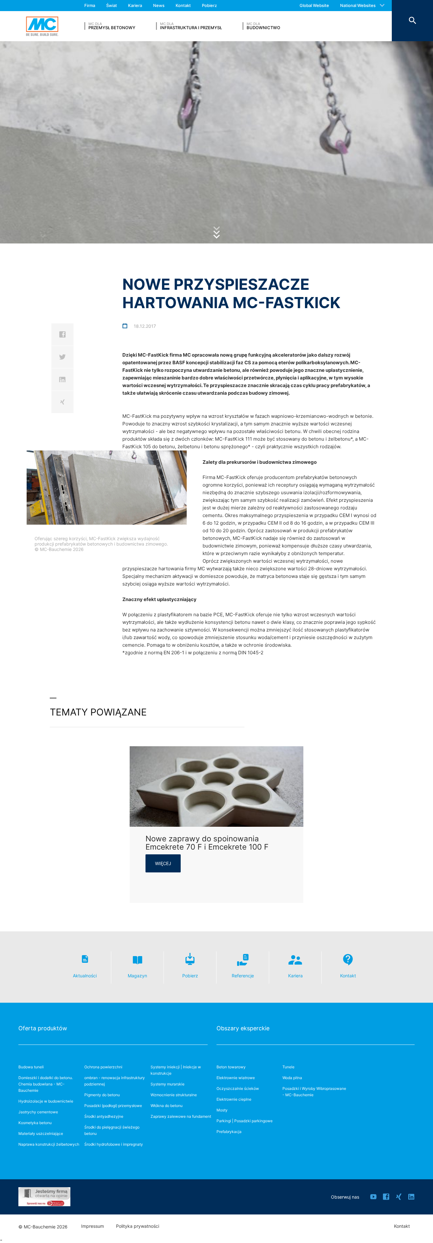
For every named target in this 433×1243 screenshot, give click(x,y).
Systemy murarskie (167, 1084)
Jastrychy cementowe (38, 1112)
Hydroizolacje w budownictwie (45, 1101)
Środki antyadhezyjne (103, 1116)
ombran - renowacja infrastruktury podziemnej (114, 1080)
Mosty (222, 1110)
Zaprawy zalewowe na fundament (181, 1116)
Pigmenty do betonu (102, 1094)
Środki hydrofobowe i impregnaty (113, 1144)
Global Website (314, 5)
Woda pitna (292, 1077)
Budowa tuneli (31, 1067)
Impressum (92, 1226)
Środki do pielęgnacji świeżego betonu (111, 1130)
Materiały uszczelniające (40, 1133)
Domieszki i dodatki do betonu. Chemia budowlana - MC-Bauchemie (45, 1084)
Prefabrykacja (229, 1131)
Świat (111, 5)
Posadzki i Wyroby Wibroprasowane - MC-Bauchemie (314, 1091)
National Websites (358, 5)
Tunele (288, 1067)
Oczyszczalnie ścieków (238, 1088)
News (159, 5)
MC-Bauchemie (42, 26)
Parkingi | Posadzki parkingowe (245, 1120)
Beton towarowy (231, 1067)
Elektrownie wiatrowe (236, 1077)
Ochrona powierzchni (103, 1067)
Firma (89, 5)
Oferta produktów (42, 1028)
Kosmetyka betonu (35, 1122)
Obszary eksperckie (243, 1028)
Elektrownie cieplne (234, 1099)
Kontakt (183, 5)
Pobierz (209, 5)
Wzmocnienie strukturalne (174, 1094)
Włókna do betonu (167, 1105)
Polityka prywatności (137, 1226)
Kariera (135, 5)
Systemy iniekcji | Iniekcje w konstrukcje (176, 1070)
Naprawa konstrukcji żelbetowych (48, 1144)
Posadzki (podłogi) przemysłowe (113, 1105)
